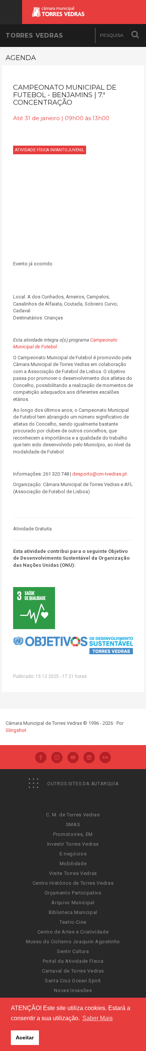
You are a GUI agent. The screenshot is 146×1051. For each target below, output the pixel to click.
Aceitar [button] (25, 1037)
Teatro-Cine (73, 922)
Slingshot (16, 730)
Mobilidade (73, 863)
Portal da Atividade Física (73, 961)
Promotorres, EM (73, 834)
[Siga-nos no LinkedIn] (89, 758)
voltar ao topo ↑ (111, 1028)
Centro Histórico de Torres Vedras (73, 883)
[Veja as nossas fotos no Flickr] (105, 758)
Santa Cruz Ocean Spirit (73, 980)
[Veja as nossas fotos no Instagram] (56, 758)
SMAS (73, 824)
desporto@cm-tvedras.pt (100, 474)
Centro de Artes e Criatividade (73, 932)
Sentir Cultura (73, 951)
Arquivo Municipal (72, 902)
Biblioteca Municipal (73, 912)
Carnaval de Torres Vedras (73, 971)
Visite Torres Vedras (73, 873)
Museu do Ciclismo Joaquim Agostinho (73, 941)
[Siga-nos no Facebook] (40, 758)
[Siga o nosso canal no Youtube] (73, 758)
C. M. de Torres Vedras (73, 815)
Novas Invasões (73, 990)
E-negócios (73, 854)
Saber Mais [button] (97, 1018)
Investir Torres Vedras (73, 844)
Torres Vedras (34, 35)
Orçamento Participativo (73, 893)
